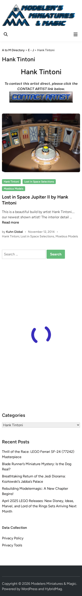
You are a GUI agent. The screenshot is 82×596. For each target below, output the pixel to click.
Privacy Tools (12, 545)
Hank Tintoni (11, 181)
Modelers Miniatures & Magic (53, 584)
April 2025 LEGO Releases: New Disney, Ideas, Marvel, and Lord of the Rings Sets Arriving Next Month (39, 506)
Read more (10, 222)
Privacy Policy (12, 538)
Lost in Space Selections (39, 181)
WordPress (29, 589)
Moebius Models (13, 188)
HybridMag (53, 589)
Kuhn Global (14, 232)
